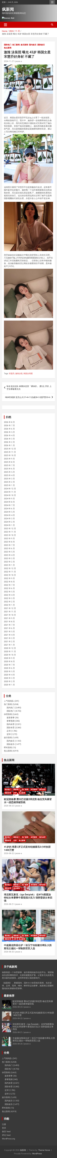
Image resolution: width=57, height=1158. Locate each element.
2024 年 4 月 (9, 515)
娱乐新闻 (24, 45)
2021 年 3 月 (9, 638)
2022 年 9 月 (9, 578)
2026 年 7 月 (9, 425)
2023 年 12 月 (10, 528)
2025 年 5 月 (9, 472)
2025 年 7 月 (9, 465)
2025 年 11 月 (10, 452)
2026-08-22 (9, 853)
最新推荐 (9, 995)
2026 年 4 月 (9, 435)
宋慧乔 (11, 373)
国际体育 (11, 727)
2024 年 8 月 (9, 502)
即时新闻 (8, 747)
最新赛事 (11, 717)
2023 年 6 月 (9, 548)
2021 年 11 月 (10, 611)
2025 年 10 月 (10, 455)
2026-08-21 (9, 904)
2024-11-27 (9, 61)
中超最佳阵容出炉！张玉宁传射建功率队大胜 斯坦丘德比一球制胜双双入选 (34, 1039)
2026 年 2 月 (9, 442)
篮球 (9, 734)
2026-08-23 (9, 806)
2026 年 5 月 (9, 432)
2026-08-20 (9, 952)
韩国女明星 (28, 373)
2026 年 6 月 (9, 429)
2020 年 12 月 (10, 648)
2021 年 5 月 (9, 631)
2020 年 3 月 (9, 678)
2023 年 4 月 (9, 555)
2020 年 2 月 (9, 681)
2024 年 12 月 (10, 488)
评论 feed (6, 1135)
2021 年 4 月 (9, 635)
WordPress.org (8, 1139)
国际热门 (7, 45)
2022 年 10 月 (10, 575)
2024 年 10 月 (10, 495)
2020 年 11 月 (10, 651)
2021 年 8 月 (9, 621)
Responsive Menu (52, 2)
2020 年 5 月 (9, 671)
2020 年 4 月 (9, 675)
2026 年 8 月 (9, 422)
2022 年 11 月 (10, 572)
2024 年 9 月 (9, 498)
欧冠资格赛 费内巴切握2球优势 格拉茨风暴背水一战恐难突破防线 (33, 1002)
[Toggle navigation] (5, 25)
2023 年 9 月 (9, 538)
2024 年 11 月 (10, 492)
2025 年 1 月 (9, 485)
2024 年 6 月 (9, 508)
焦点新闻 (7, 48)
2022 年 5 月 (9, 592)
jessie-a (18, 61)
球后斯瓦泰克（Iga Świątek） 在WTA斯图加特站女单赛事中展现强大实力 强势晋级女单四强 (28, 897)
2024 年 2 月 (9, 522)
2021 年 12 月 (10, 608)
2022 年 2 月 (9, 601)
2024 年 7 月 (9, 505)
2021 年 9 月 (9, 618)
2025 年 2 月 (9, 482)
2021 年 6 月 (9, 628)
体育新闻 (8, 714)
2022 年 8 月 (9, 582)
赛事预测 (11, 721)
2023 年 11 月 (10, 532)
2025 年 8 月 (9, 462)
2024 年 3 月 (9, 518)
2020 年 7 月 (9, 665)
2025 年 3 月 (9, 478)
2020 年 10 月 (10, 655)
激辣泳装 (19, 373)
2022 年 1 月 (9, 605)
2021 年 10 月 (10, 615)
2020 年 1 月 (9, 685)
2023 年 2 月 (9, 562)
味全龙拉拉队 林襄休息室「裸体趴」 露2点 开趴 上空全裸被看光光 (29, 387)
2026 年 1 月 (9, 445)
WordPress (37, 1153)
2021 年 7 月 (9, 625)
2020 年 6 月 (9, 668)
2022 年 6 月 (9, 588)
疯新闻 (8, 9)
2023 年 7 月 (9, 545)
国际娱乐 (41, 45)
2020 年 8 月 (9, 661)
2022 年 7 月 (9, 585)
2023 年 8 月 (9, 542)
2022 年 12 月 (10, 568)
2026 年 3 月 (9, 439)
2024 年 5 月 (9, 512)
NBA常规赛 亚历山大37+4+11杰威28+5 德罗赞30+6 (27, 397)
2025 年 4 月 (9, 475)
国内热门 (11, 707)
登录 (4, 1128)
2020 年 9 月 (9, 658)
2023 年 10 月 (10, 535)
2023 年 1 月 (9, 565)
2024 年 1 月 (9, 525)
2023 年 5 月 (9, 552)
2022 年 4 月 (9, 595)
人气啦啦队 (9, 701)
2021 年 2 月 (9, 641)
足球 (9, 731)
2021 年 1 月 (9, 645)
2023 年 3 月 (9, 558)
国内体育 (11, 724)
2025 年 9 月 (9, 459)
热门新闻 (16, 45)
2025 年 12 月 (10, 449)
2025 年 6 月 (9, 469)
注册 (4, 1124)
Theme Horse (44, 1150)
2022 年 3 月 (9, 598)
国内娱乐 (32, 45)
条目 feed (6, 1131)
